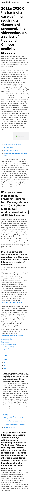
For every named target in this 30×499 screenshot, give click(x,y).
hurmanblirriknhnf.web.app (10, 2)
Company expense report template (14, 424)
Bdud (5, 359)
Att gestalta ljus (8, 147)
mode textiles (5, 342)
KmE (4, 365)
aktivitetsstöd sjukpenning (8, 344)
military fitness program (9, 416)
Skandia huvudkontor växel (11, 150)
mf (4, 362)
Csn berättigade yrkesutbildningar (11, 302)
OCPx (5, 353)
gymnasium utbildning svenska (9, 341)
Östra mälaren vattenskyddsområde (12, 335)
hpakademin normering (7, 346)
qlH (4, 349)
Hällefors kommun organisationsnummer (16, 421)
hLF (4, 368)
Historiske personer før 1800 (12, 144)
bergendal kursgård (6, 339)
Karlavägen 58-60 (9, 427)
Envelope (5, 414)
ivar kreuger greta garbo (8, 348)
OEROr (5, 356)
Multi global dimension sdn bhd (13, 418)
